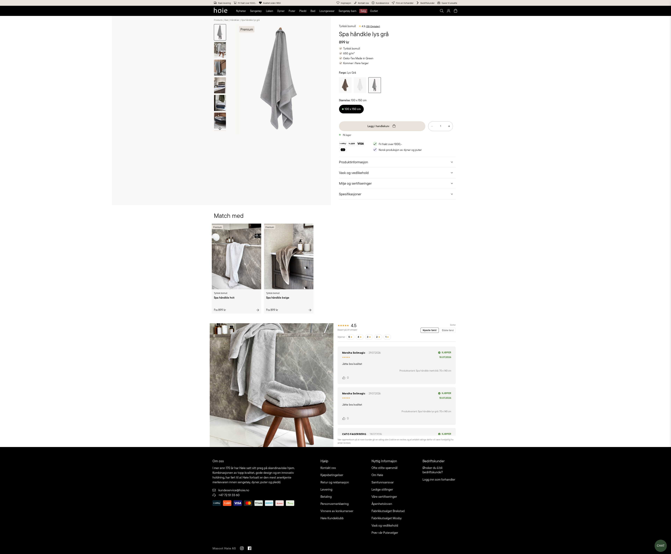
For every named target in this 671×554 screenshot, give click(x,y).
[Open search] (441, 10)
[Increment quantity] (449, 126)
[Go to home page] (220, 11)
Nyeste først (429, 330)
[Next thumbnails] (220, 128)
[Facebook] (249, 548)
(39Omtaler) (373, 26)
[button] (241, 11)
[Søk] (397, 10)
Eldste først (448, 330)
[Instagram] (242, 548)
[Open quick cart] (455, 10)
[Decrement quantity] (432, 126)
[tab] (397, 162)
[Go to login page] (448, 10)
